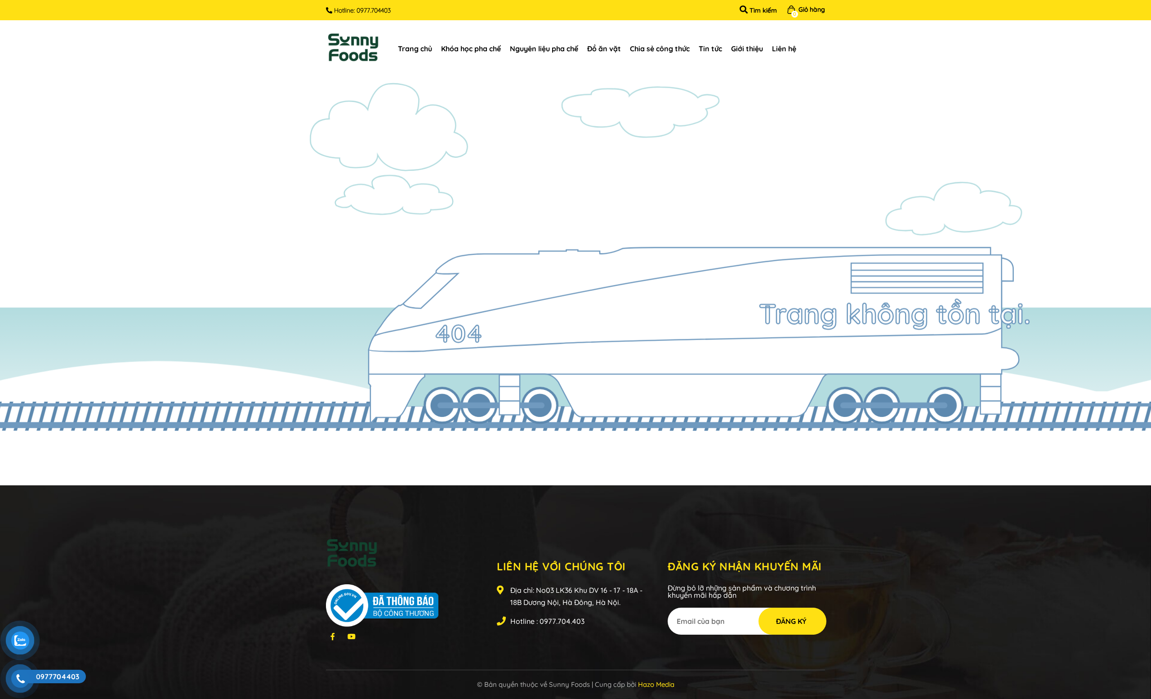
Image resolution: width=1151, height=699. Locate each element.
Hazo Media (656, 684)
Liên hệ (784, 48)
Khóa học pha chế (471, 48)
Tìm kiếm (762, 10)
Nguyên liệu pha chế (544, 48)
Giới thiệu (747, 48)
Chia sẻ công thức (660, 48)
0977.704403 (374, 10)
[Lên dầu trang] (1135, 656)
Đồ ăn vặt (604, 48)
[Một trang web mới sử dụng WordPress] (353, 48)
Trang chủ (415, 48)
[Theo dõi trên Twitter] (332, 636)
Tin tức (710, 48)
